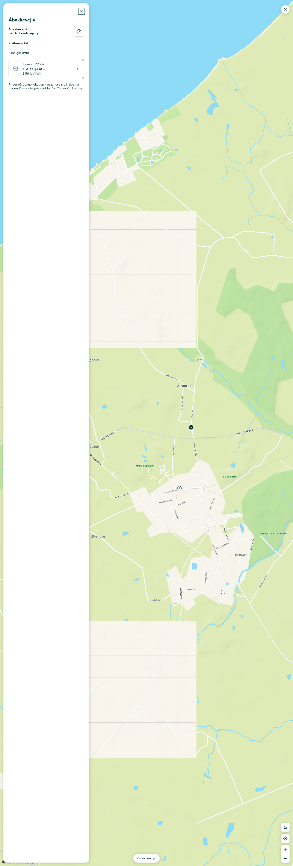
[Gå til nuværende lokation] (285, 838)
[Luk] (81, 11)
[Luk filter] (285, 827)
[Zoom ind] (285, 849)
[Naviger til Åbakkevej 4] (79, 31)
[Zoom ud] (285, 858)
